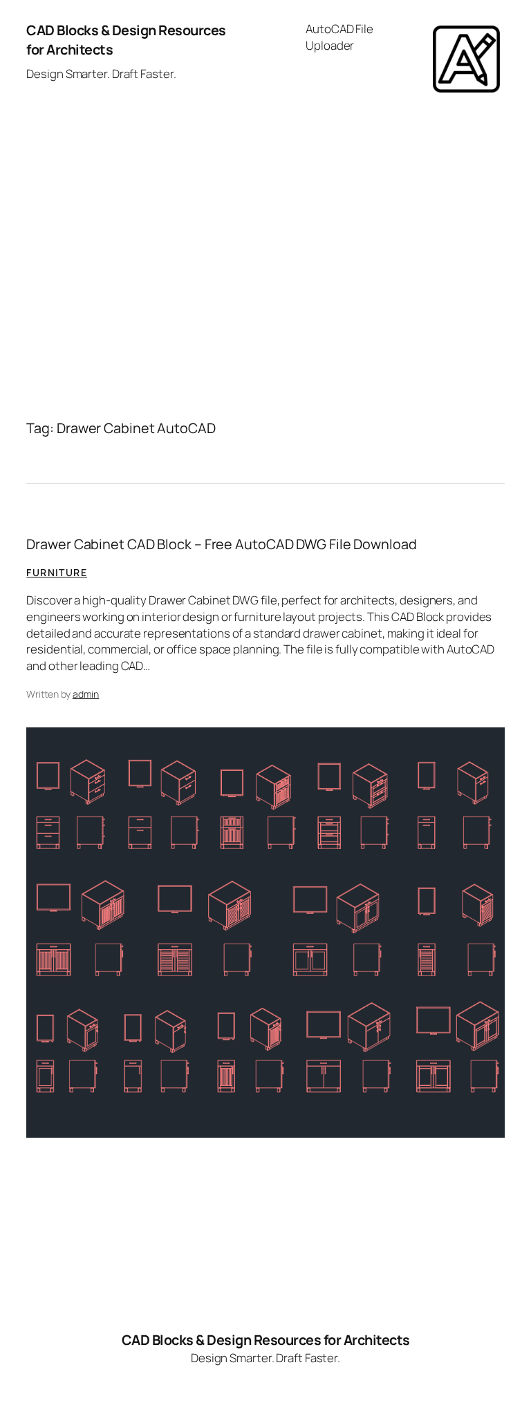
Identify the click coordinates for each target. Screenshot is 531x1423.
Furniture (56, 572)
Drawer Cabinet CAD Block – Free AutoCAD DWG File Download (221, 544)
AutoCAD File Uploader (339, 37)
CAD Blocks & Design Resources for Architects (266, 1339)
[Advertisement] (265, 244)
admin (86, 693)
